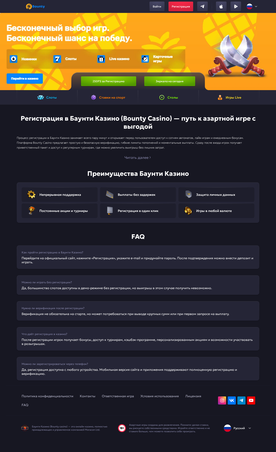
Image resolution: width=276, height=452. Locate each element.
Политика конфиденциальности (47, 396)
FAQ (25, 405)
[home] (35, 6)
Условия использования (159, 396)
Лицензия (193, 396)
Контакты (87, 396)
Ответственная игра (118, 396)
